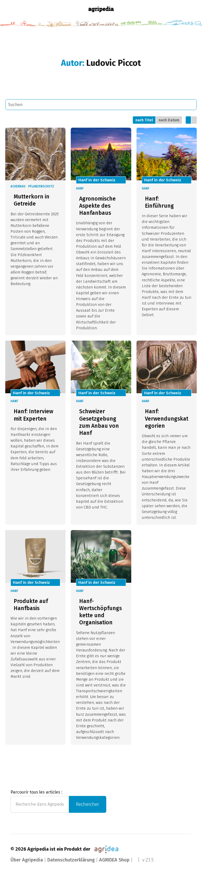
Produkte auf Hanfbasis (31, 605)
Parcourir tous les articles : (36, 792)
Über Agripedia (27, 860)
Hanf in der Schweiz (96, 180)
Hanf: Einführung (159, 202)
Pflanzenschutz (41, 186)
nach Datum (169, 120)
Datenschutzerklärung (71, 860)
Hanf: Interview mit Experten (33, 415)
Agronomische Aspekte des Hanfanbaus (97, 206)
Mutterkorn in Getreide (31, 200)
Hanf (80, 188)
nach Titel (144, 120)
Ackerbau (18, 186)
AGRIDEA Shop (114, 860)
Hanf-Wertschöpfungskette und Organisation (100, 612)
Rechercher (87, 804)
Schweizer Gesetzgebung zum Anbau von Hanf (99, 422)
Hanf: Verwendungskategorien (166, 418)
